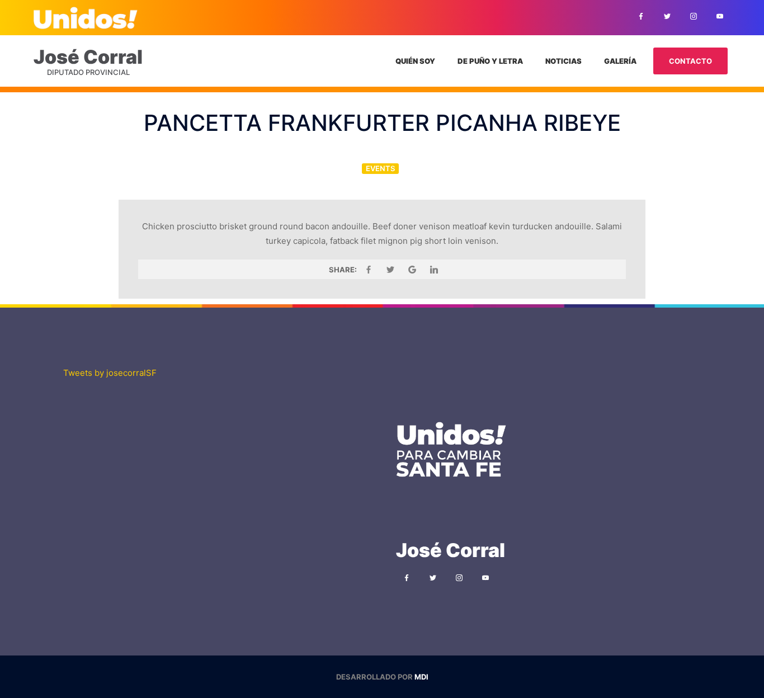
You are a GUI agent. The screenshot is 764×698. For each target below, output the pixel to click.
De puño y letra (490, 60)
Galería (620, 60)
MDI (421, 676)
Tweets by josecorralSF (110, 372)
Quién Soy (415, 60)
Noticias (563, 60)
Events (380, 168)
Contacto (690, 60)
